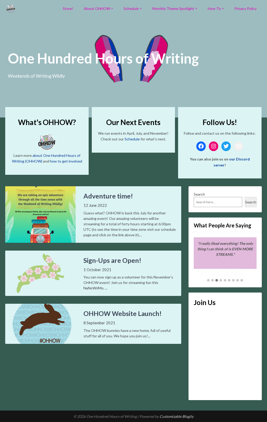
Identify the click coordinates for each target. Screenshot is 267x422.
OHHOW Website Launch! (122, 313)
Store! (68, 8)
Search (199, 194)
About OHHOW (97, 8)
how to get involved (66, 161)
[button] (208, 280)
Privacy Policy (245, 8)
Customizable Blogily (176, 416)
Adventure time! (108, 196)
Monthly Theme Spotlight (173, 8)
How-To (214, 8)
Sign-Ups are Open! (112, 260)
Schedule (131, 8)
